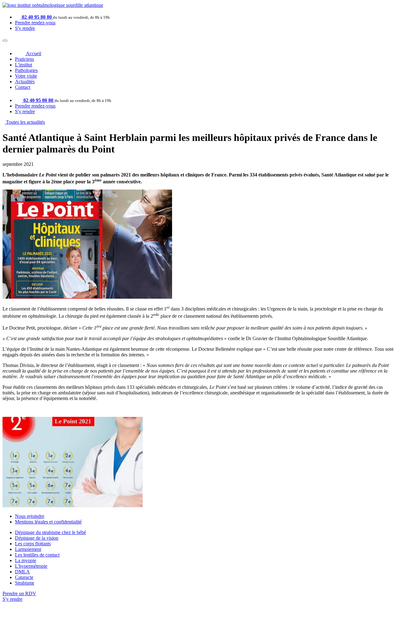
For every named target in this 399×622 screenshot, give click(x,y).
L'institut (23, 64)
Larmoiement (28, 549)
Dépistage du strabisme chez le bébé (50, 532)
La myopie (25, 560)
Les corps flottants (33, 543)
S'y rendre (25, 28)
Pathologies (26, 70)
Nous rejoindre (29, 516)
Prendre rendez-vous (35, 22)
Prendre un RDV (19, 593)
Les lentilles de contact (37, 554)
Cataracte (24, 577)
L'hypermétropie (31, 566)
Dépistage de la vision (36, 538)
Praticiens (24, 59)
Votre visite (26, 76)
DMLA (22, 571)
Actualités (25, 81)
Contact (22, 87)
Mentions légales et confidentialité (48, 521)
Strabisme (24, 583)
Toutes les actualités (25, 122)
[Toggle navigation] (4, 40)
